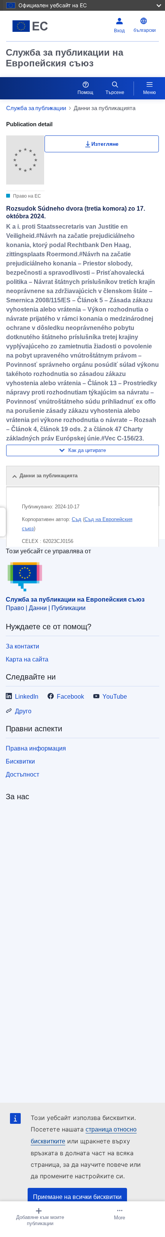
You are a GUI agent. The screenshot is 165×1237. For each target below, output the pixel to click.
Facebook (70, 696)
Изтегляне (105, 144)
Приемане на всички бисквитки (77, 1197)
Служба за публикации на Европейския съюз (64, 57)
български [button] (145, 30)
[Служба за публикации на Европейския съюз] (32, 26)
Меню (149, 92)
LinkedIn (26, 696)
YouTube (114, 696)
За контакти (22, 646)
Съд (76, 519)
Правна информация (36, 748)
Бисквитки (20, 761)
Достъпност (22, 774)
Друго (23, 711)
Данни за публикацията (49, 475)
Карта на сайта (27, 659)
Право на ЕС (26, 196)
